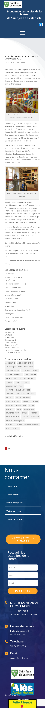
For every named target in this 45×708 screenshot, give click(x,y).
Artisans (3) (9, 332)
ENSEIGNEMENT (29, 378)
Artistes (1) (9, 335)
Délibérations (11, 287)
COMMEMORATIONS (12, 371)
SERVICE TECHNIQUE (13, 413)
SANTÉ (19, 409)
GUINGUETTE (10, 394)
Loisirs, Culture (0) (12, 347)
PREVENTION (10, 409)
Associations (10, 306)
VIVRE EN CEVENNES (12, 428)
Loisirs (7, 314)
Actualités (8, 299)
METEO (18, 398)
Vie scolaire (9, 321)
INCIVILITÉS (31, 394)
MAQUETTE (9, 398)
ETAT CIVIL (9, 382)
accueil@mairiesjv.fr (19, 658)
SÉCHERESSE (34, 413)
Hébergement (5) (11, 345)
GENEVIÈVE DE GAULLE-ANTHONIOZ (18, 390)
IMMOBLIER (21, 394)
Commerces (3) (10, 340)
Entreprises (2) (10, 342)
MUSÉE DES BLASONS (13, 401)
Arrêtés (9, 280)
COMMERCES (26, 371)
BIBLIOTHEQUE (11, 367)
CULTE (35, 371)
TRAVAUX (9, 421)
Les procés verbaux (14, 291)
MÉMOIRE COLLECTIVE (30, 401)
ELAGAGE (9, 378)
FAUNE (17, 382)
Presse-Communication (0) (15, 350)
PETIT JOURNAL (21, 405)
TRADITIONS (35, 417)
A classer (8, 273)
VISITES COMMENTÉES (31, 425)
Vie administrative (12, 317)
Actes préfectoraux (12, 295)
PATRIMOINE (10, 405)
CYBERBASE (18, 374)
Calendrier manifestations (15, 310)
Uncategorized (19, 421)
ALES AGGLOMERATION (25, 363)
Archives (8, 302)
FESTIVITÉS (25, 382)
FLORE (21, 386)
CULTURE (9, 374)
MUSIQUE (26, 398)
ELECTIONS (18, 378)
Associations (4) (11, 337)
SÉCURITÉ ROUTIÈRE (12, 417)
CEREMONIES (28, 367)
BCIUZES (22, 695)
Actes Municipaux (12, 277)
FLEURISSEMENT (11, 386)
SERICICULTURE (29, 409)
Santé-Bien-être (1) (12, 352)
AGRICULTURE (10, 363)
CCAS (20, 367)
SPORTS (24, 413)
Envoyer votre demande (23, 539)
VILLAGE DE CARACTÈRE (14, 425)
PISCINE (31, 405)
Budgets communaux (14, 284)
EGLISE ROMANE (30, 374)
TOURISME (25, 417)
